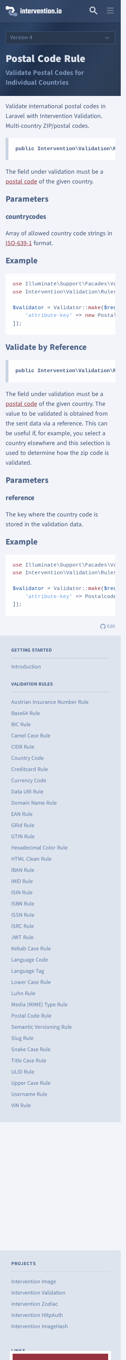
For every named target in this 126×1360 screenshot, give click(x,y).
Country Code (27, 758)
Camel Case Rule (30, 736)
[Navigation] (110, 11)
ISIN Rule (22, 892)
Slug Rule (22, 1038)
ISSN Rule (22, 915)
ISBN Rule (22, 904)
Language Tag (27, 971)
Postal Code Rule (31, 1016)
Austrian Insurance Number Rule (50, 702)
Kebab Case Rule (31, 948)
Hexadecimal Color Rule (39, 848)
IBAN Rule (22, 870)
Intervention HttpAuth (37, 1315)
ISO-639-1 (19, 243)
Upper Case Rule (30, 1083)
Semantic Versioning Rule (41, 1027)
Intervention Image (33, 1281)
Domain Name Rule (34, 803)
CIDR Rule (22, 747)
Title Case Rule (28, 1060)
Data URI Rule (27, 792)
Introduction (26, 667)
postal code (21, 181)
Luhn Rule (23, 993)
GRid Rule (22, 825)
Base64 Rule (25, 713)
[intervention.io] (31, 11)
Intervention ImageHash (39, 1326)
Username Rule (29, 1094)
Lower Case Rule (31, 982)
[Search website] (93, 11)
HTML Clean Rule (31, 859)
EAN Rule (22, 814)
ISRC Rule (22, 926)
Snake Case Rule (30, 1049)
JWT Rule (22, 937)
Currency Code (28, 780)
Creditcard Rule (29, 769)
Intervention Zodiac (34, 1304)
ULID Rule (22, 1072)
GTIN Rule (23, 836)
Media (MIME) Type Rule (39, 1004)
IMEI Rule (22, 881)
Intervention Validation (38, 1293)
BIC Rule (21, 724)
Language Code (29, 960)
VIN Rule (21, 1105)
